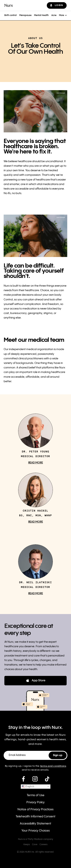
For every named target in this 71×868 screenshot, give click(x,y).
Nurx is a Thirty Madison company (35, 839)
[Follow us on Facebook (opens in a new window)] (23, 779)
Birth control (10, 15)
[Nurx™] (8, 5)
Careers (44, 844)
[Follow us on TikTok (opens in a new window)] (47, 779)
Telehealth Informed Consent (35, 816)
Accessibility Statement (35, 823)
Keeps (26, 844)
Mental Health (41, 15)
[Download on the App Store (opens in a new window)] (35, 680)
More (61, 15)
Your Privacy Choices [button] (35, 830)
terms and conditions (53, 766)
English (29, 786)
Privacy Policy (35, 802)
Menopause (25, 15)
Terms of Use (35, 795)
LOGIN (59, 5)
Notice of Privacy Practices (35, 809)
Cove (34, 844)
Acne (53, 15)
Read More (35, 462)
